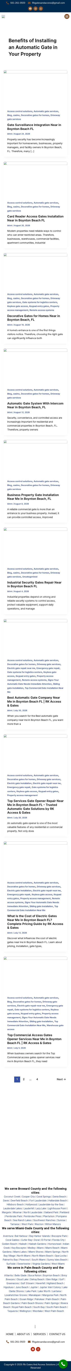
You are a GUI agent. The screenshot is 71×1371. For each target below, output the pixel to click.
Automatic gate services (46, 111)
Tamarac (15, 1224)
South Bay (39, 1307)
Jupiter (34, 1287)
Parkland (64, 1212)
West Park (27, 1224)
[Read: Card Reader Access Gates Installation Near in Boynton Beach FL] (35, 179)
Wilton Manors (52, 1224)
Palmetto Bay (10, 1259)
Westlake (38, 1311)
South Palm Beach (56, 1307)
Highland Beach (55, 1283)
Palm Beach (52, 1299)
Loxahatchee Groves (16, 1295)
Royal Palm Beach (22, 1307)
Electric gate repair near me (21, 668)
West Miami (58, 1263)
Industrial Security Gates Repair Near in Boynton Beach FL (34, 584)
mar (20, 1212)
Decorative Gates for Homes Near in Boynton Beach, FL (33, 318)
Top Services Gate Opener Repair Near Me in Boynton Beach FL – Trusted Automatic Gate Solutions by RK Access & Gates (35, 806)
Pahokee (39, 1299)
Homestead (54, 1243)
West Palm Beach (54, 1311)
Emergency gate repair (48, 668)
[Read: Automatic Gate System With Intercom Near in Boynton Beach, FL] (35, 366)
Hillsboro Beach (15, 1204)
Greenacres (12, 1283)
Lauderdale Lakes (12, 1208)
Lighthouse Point (57, 1208)
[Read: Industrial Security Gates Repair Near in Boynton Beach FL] (35, 545)
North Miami (23, 1255)
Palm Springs (52, 1303)
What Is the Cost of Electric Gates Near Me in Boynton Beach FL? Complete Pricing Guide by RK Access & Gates (35, 921)
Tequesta (12, 1311)
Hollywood (31, 1204)
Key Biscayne (19, 1247)
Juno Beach (22, 1287)
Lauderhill (29, 1208)
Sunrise (61, 1220)
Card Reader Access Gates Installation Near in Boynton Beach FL (35, 218)
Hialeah (23, 1243)
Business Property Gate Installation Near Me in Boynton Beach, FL (33, 497)
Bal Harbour (21, 1236)
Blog (9, 115)
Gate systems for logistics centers (39, 302)
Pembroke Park (13, 1216)
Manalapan (35, 1295)
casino (16, 115)
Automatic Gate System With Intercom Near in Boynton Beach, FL (35, 405)
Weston (38, 1224)
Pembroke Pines (32, 1216)
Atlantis (8, 1275)
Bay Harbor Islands (39, 1236)
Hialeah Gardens (37, 1243)
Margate (6, 1212)
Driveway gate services (48, 664)
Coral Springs (43, 1196)
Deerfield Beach (19, 1200)
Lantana (56, 1291)
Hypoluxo (9, 1287)
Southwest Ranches (44, 1220)
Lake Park (30, 1291)
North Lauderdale (33, 1212)
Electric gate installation (19, 783)
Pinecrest (24, 1259)
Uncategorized (29, 576)
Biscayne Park (59, 1236)
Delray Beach (37, 1279)
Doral (37, 1239)
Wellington (25, 1311)
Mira (15, 1212)
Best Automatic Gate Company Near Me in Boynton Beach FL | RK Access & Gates (34, 701)
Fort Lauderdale (38, 1200)
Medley (31, 1247)
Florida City (58, 1239)
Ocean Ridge (26, 1299)
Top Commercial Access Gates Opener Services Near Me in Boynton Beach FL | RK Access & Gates (34, 1039)
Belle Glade (21, 1275)
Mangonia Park (50, 1295)
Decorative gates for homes (35, 115)
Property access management (22, 795)
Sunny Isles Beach (57, 1259)
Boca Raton (34, 1275)
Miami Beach (52, 1247)
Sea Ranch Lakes (22, 1220)
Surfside (11, 1263)
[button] (66, 16)
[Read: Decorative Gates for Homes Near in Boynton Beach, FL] (35, 270)
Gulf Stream (27, 1283)
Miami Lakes (20, 1251)
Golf (61, 1279)
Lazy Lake (41, 1208)
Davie (6, 1200)
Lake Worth (44, 1291)
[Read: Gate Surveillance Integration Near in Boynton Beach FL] (35, 87)
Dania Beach (59, 1196)
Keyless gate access (17, 306)
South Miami (38, 1259)
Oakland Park (51, 1212)
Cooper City (28, 1196)
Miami (40, 1247)
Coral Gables (12, 1239)
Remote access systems (42, 310)
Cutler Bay (26, 1239)
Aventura (8, 1236)
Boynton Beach (51, 1275)
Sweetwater (24, 1263)
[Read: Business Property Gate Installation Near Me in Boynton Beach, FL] (35, 457)
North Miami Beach (42, 1255)
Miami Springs (52, 1251)
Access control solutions (19, 111)
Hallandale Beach (57, 1200)
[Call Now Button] (63, 1364)
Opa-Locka (61, 1255)
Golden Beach (9, 1243)
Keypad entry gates (39, 306)
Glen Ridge (51, 1279)
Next (61, 1079)
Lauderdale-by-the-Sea (51, 1204)
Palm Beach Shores (32, 1303)
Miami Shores (36, 1251)
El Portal (46, 1239)
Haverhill (40, 1283)
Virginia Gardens (41, 1263)
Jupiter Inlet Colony (50, 1287)
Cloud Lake (22, 1279)
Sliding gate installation (41, 906)
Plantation (48, 1216)
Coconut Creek (12, 1196)
